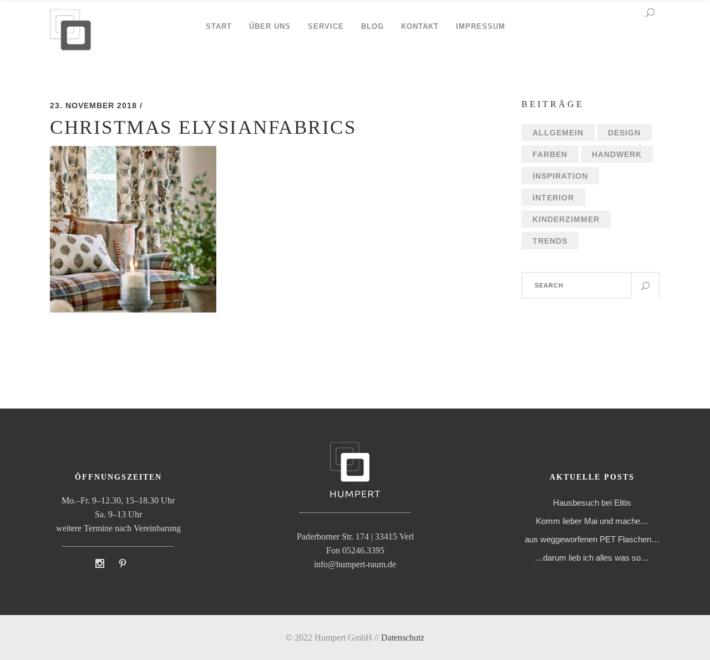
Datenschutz (402, 637)
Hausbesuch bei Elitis (592, 502)
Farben (549, 154)
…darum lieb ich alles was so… (592, 557)
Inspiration (560, 176)
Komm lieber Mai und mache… (592, 521)
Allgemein (558, 132)
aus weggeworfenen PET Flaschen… (592, 539)
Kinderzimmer (566, 219)
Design (624, 132)
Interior (553, 197)
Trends (549, 240)
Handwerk (617, 154)
